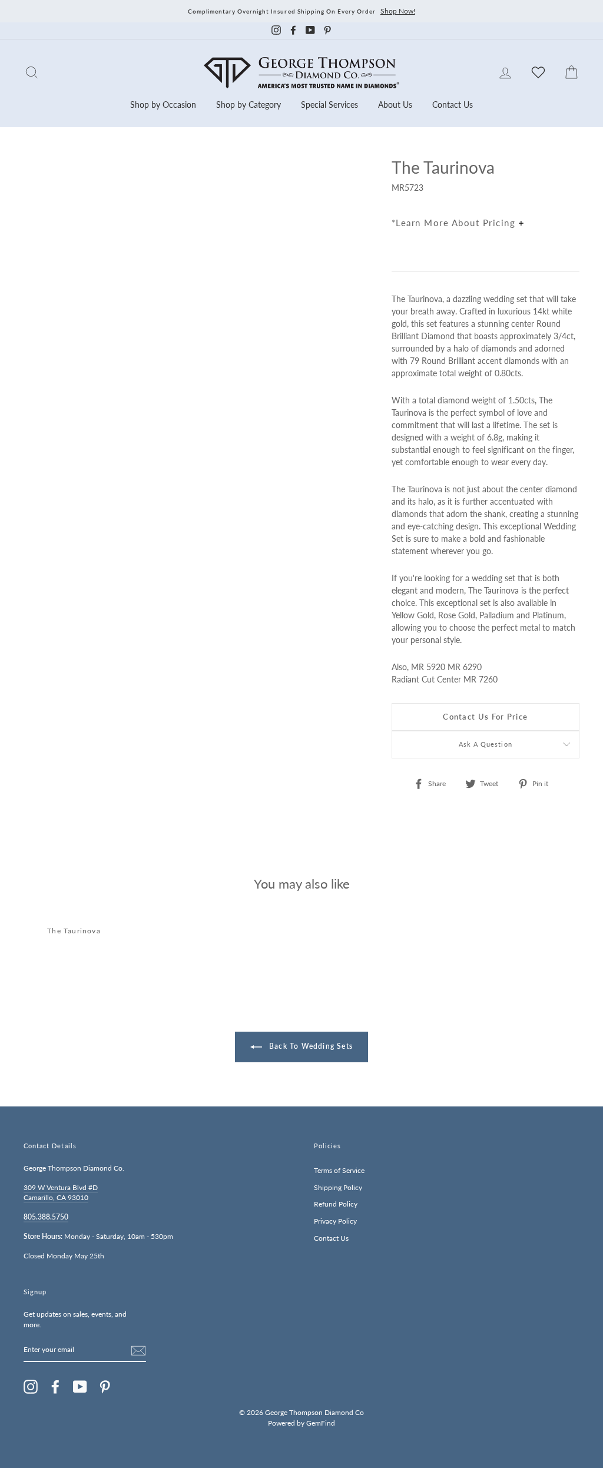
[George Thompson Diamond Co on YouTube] (80, 1387)
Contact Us (452, 105)
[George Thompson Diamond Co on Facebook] (55, 1387)
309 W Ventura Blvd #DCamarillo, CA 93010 (61, 1192)
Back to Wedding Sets (310, 1046)
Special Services (329, 105)
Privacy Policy (335, 1221)
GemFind (320, 1423)
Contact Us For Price (485, 716)
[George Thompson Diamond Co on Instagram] (31, 1387)
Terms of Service (339, 1170)
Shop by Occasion (163, 105)
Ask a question (485, 744)
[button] (567, 193)
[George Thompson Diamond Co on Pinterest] (105, 1387)
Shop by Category (248, 105)
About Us (395, 105)
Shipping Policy (338, 1187)
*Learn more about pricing (455, 222)
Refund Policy (335, 1203)
